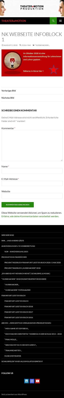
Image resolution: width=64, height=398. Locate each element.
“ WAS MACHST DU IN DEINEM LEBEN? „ (20, 345)
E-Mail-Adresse (10, 178)
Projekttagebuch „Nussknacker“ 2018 (22, 268)
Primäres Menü (60, 20)
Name (5, 166)
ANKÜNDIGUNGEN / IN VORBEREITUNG (18, 246)
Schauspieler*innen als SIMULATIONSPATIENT (22, 361)
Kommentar (8, 128)
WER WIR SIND (7, 235)
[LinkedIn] (26, 381)
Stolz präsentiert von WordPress (14, 394)
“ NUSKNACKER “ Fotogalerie (17, 290)
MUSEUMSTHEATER (12, 356)
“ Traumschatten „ (13, 350)
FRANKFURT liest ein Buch (13, 295)
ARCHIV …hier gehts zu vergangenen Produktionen (26, 323)
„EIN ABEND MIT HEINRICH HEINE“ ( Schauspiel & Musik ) (25, 273)
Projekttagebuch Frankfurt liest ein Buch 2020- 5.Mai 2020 (32, 262)
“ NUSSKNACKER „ (42, 45)
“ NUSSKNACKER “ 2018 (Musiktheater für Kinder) (23, 279)
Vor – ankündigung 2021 (16, 251)
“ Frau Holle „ (10, 339)
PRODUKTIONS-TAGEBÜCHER (14, 257)
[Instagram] (32, 381)
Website (5, 191)
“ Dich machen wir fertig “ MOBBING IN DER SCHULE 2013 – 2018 (33, 334)
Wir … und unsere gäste (12, 240)
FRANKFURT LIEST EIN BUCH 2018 (18, 306)
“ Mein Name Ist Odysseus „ (16, 328)
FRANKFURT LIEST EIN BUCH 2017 (18, 312)
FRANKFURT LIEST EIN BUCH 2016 (18, 317)
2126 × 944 (26, 45)
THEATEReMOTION (13, 20)
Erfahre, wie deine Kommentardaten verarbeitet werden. (30, 216)
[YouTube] (37, 381)
